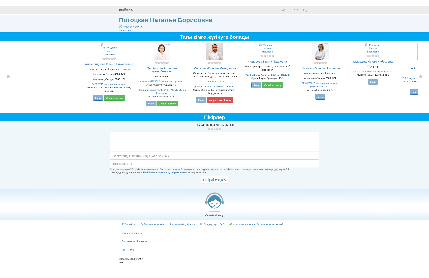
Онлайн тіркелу (114, 97)
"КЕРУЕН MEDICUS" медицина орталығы (161, 81)
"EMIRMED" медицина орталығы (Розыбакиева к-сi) (320, 84)
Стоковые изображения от (135, 241)
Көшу (98, 97)
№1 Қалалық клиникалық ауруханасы (373, 71)
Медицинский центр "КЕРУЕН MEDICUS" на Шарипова (162, 91)
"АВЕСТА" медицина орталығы (109, 84)
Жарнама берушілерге (182, 224)
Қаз (123, 249)
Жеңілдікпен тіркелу (220, 100)
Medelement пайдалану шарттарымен (165, 172)
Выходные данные (131, 232)
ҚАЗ (282, 10)
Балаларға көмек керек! (269, 224)
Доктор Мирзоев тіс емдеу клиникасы (214, 86)
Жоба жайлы (128, 224)
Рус (132, 249)
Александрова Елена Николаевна (109, 64)
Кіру (305, 10)
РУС (295, 10)
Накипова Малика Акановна (320, 68)
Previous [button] (8, 76)
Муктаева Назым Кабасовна (373, 61)
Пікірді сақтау (214, 179)
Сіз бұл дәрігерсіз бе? (212, 224)
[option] (214, 76)
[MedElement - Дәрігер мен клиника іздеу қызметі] (125, 10)
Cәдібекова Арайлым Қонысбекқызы (162, 69)
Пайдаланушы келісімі (153, 224)
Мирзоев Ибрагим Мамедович (215, 68)
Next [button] (420, 76)
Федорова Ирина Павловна (267, 61)
